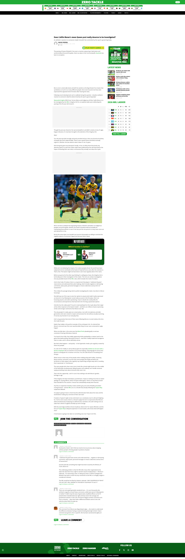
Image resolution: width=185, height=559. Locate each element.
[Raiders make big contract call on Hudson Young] (111, 78)
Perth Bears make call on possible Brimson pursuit (123, 89)
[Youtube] (132, 550)
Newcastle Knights (59, 100)
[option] (50, 7)
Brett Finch (81, 331)
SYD (115, 115)
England (66, 220)
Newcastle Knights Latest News (60, 425)
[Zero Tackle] (92, 2)
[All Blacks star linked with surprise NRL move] (111, 72)
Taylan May (98, 387)
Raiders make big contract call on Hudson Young (123, 77)
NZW (115, 110)
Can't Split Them (79, 262)
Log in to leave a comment (66, 451)
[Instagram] (128, 550)
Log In (177, 2)
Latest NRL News (88, 423)
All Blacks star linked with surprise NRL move (123, 71)
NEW (115, 124)
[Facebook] (119, 550)
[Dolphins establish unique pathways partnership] (111, 96)
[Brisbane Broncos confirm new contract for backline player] (111, 84)
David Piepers (63, 42)
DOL (115, 118)
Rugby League (93, 219)
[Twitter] (124, 550)
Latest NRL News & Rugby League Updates (62, 423)
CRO (115, 121)
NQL (115, 130)
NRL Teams (73, 423)
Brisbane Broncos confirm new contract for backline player (123, 84)
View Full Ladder (119, 134)
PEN (115, 112)
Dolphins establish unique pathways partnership (123, 95)
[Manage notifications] (3, 550)
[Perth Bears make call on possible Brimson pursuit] (111, 90)
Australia (98, 53)
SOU (115, 127)
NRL (68, 102)
